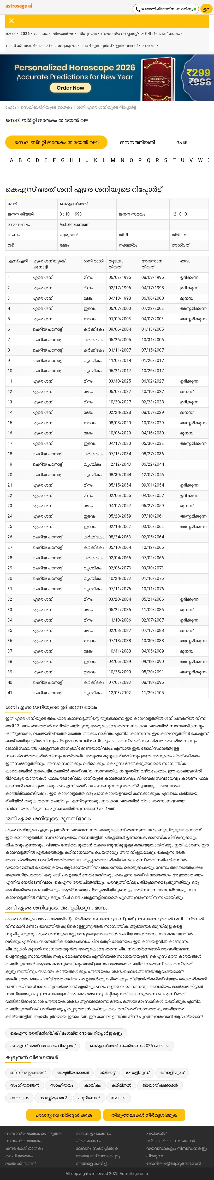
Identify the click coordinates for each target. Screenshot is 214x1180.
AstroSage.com (134, 1173)
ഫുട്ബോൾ (89, 1097)
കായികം (92, 1085)
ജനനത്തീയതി (137, 142)
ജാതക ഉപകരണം (93, 1133)
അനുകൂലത (66, 45)
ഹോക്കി (118, 1097)
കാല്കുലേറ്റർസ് (96, 45)
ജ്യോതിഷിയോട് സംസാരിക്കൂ (164, 9)
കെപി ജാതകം (19, 1155)
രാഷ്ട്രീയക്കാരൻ (73, 1072)
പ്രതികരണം (88, 1140)
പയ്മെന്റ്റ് (156, 1133)
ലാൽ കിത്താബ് (20, 45)
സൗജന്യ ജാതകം (23, 1140)
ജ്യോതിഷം (63, 33)
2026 (25, 33)
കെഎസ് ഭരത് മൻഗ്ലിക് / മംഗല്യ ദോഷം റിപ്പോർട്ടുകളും (66, 1033)
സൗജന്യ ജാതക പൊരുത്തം (33, 1133)
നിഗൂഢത (87, 33)
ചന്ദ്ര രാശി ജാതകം (24, 1148)
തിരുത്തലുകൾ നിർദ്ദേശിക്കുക (144, 1115)
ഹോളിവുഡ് (137, 1072)
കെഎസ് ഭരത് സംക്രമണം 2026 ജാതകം (129, 1045)
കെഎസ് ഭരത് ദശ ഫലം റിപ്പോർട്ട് (42, 1045)
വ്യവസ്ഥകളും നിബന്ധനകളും (176, 1148)
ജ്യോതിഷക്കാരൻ (160, 1085)
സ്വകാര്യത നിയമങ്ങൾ (170, 1140)
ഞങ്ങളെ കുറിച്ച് (91, 1163)
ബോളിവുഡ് (172, 1072)
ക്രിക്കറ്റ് (107, 1072)
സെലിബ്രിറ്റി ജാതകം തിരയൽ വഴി (56, 142)
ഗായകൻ (19, 1097)
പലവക (149, 45)
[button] (16, 77)
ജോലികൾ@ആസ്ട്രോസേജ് (173, 1163)
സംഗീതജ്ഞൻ (24, 1085)
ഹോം (11, 33)
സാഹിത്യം (61, 1085)
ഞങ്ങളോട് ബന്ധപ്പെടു (98, 1155)
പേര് (181, 142)
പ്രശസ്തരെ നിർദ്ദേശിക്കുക (63, 1115)
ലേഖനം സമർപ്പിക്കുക (97, 1148)
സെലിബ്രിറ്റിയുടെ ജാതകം (46, 107)
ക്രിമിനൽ (121, 1085)
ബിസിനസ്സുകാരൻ (28, 1072)
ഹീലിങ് (147, 33)
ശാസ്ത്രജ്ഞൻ (53, 1097)
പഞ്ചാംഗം (169, 33)
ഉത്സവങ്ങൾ (127, 45)
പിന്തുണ (154, 1155)
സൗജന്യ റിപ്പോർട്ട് (119, 33)
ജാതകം (41, 33)
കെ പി (44, 45)
